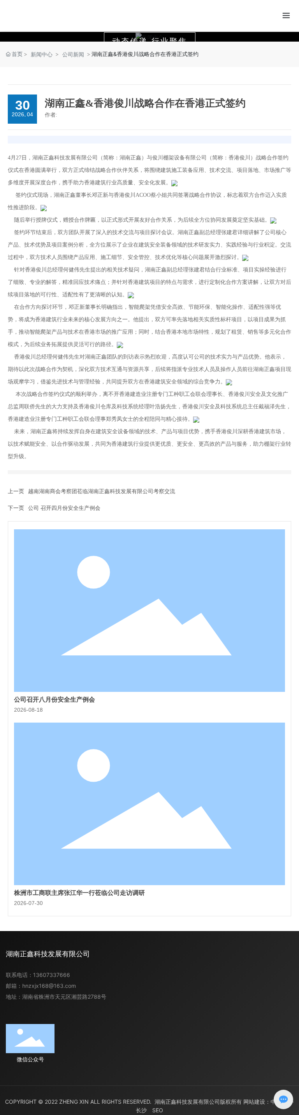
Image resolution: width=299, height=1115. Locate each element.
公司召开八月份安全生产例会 (54, 699)
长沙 (141, 1110)
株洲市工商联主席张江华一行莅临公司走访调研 (79, 892)
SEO (157, 1110)
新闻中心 (42, 54)
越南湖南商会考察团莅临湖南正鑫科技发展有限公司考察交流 (101, 491)
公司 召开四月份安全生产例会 (64, 508)
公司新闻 (73, 54)
